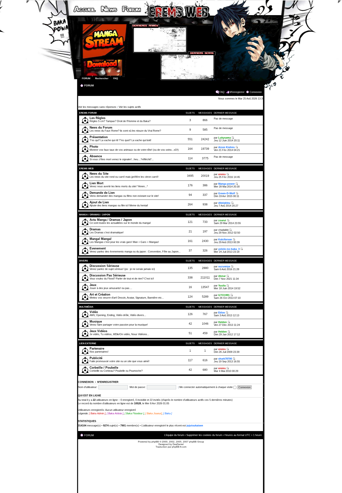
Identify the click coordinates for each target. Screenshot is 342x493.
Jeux (93, 285)
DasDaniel (178, 444)
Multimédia (86, 307)
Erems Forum (88, 113)
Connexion (256, 92)
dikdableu (224, 202)
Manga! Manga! (100, 239)
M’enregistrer (237, 92)
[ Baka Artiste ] (115, 413)
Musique (96, 321)
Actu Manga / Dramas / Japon (111, 219)
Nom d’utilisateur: (87, 387)
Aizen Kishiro (226, 147)
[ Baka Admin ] (97, 413)
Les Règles (97, 118)
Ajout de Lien (99, 202)
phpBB (155, 441)
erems (222, 174)
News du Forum (101, 127)
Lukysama (224, 137)
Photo (94, 146)
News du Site (99, 173)
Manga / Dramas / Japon (94, 214)
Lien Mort (96, 183)
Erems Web (86, 168)
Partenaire (97, 348)
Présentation (99, 137)
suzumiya (224, 266)
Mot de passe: (138, 387)
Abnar (222, 276)
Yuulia (222, 285)
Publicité (96, 358)
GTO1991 (224, 295)
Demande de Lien (102, 192)
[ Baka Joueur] (153, 413)
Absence (96, 156)
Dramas (95, 229)
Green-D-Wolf (226, 193)
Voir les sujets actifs (130, 106)
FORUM (89, 85)
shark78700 (225, 358)
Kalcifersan (225, 239)
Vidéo (94, 312)
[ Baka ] (167, 413)
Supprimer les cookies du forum (204, 435)
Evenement (98, 248)
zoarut (222, 220)
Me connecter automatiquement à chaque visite (206, 387)
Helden (222, 322)
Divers (83, 260)
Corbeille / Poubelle (104, 367)
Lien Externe (88, 343)
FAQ (222, 92)
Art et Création (100, 294)
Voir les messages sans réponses (97, 106)
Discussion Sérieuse (104, 266)
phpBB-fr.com (179, 446)
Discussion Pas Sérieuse (107, 275)
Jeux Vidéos (98, 331)
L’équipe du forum (174, 435)
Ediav (221, 312)
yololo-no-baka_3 (229, 249)
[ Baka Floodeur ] (134, 413)
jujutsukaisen (195, 425)
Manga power (226, 183)
